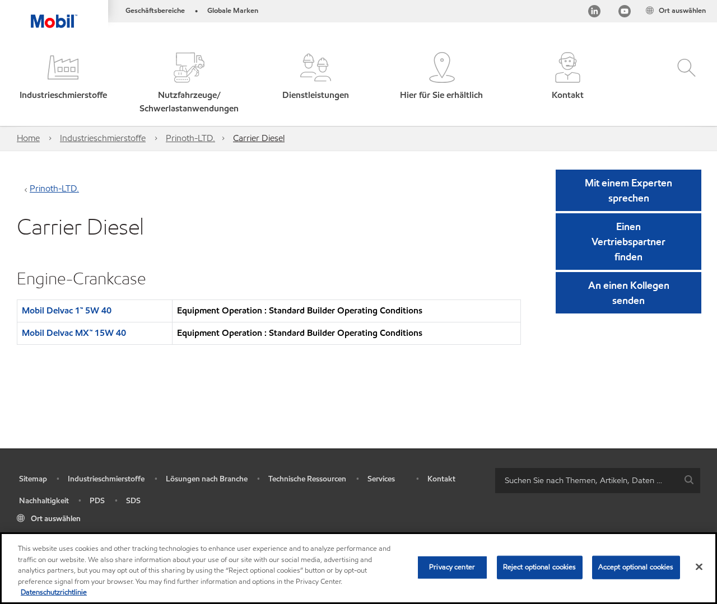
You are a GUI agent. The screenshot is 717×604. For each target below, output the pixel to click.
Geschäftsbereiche (155, 11)
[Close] (699, 567)
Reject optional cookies (539, 567)
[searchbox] (586, 480)
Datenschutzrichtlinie (54, 592)
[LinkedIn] (594, 13)
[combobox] (597, 480)
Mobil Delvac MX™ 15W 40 (74, 333)
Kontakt (441, 479)
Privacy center (452, 567)
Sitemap (33, 479)
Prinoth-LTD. (190, 138)
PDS (97, 500)
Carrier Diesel (259, 138)
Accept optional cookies (636, 567)
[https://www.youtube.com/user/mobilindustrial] (624, 13)
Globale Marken (232, 11)
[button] (63, 83)
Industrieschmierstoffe (103, 138)
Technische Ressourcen (307, 479)
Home (28, 138)
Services (381, 479)
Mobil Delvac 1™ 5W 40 (66, 310)
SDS (133, 500)
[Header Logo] (54, 14)
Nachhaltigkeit (44, 500)
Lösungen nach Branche (207, 479)
